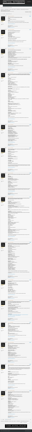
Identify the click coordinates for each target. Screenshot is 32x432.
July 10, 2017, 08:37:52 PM (10, 300)
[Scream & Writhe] (1, 23)
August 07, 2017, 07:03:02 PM (11, 342)
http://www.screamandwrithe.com (11, 167)
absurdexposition (4, 29)
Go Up (1, 419)
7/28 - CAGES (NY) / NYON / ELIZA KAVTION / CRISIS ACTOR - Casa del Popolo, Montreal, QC (18, 314)
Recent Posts (29, 1)
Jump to (21, 422)
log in (9, 7)
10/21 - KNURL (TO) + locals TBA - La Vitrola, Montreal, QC (14, 315)
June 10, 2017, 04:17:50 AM (10, 242)
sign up (11, 7)
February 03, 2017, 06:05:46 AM (11, 29)
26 (10, 419)
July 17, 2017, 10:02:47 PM (10, 322)
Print (30, 419)
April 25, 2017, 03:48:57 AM (10, 124)
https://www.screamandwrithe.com (11, 27)
